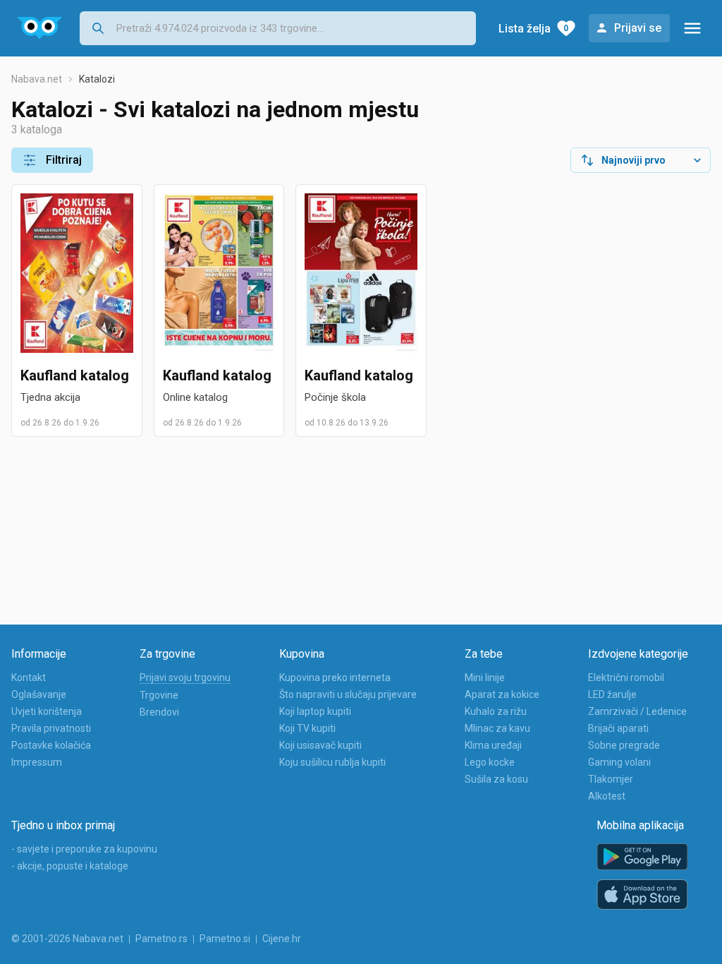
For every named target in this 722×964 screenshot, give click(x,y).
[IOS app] (642, 894)
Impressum (36, 762)
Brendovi (159, 712)
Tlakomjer (610, 779)
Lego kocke (490, 762)
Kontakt (28, 677)
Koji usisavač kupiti (320, 745)
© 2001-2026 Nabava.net (67, 938)
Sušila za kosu (496, 779)
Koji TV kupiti (307, 728)
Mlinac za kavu (497, 728)
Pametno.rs (161, 938)
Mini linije (485, 677)
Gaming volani (619, 762)
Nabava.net (36, 79)
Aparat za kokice (502, 694)
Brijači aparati (618, 728)
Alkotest (606, 796)
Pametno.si (225, 938)
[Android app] (642, 857)
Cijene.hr (281, 938)
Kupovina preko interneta (335, 677)
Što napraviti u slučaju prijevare (348, 694)
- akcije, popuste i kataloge (69, 866)
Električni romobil (626, 677)
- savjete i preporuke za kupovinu (84, 849)
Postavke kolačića (51, 745)
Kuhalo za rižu (496, 711)
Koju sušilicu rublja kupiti (332, 762)
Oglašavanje (38, 694)
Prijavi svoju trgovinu (185, 677)
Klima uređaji (493, 745)
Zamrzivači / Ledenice (637, 711)
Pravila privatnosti (51, 728)
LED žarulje (612, 694)
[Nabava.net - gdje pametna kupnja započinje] (40, 28)
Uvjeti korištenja (46, 711)
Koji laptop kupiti (315, 711)
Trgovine (159, 695)
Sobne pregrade (624, 745)
